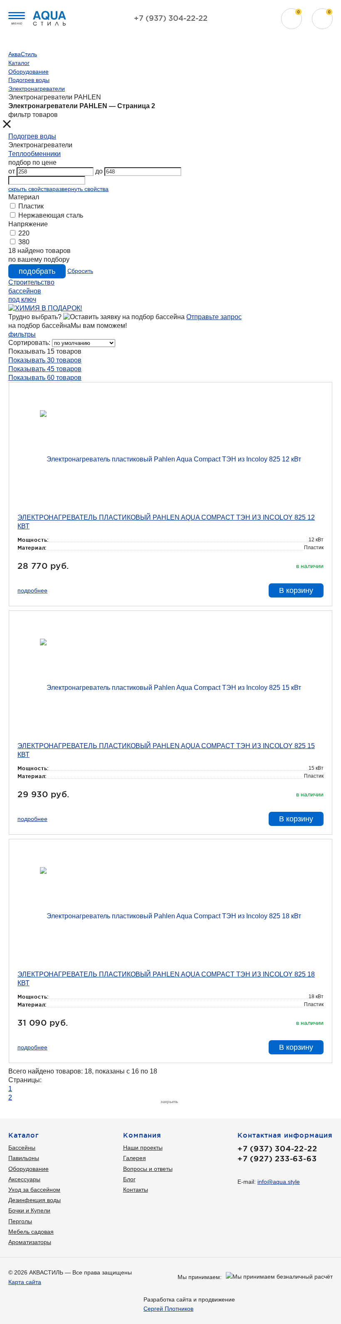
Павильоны (23, 1158)
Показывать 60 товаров (45, 377)
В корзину (296, 590)
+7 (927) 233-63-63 (276, 1158)
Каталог (23, 1135)
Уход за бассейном (34, 1189)
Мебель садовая (31, 1231)
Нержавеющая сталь (50, 215)
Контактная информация (285, 1135)
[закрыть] (15, 125)
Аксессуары (24, 1179)
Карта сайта (24, 1282)
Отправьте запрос (214, 316)
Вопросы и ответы (148, 1168)
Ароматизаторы (29, 1242)
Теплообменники (34, 153)
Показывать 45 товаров (45, 368)
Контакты (135, 1189)
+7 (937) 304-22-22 (171, 18)
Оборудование (28, 1168)
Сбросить (80, 271)
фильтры (22, 334)
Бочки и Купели (29, 1210)
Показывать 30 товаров (45, 360)
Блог (129, 1179)
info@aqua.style (278, 1181)
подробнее (32, 590)
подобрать (37, 271)
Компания (142, 1135)
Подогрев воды (32, 136)
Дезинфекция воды (34, 1200)
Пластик (30, 206)
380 (23, 241)
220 (23, 233)
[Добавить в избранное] (318, 396)
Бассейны (21, 1147)
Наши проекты (143, 1147)
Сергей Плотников (168, 1308)
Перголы (20, 1221)
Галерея (134, 1158)
